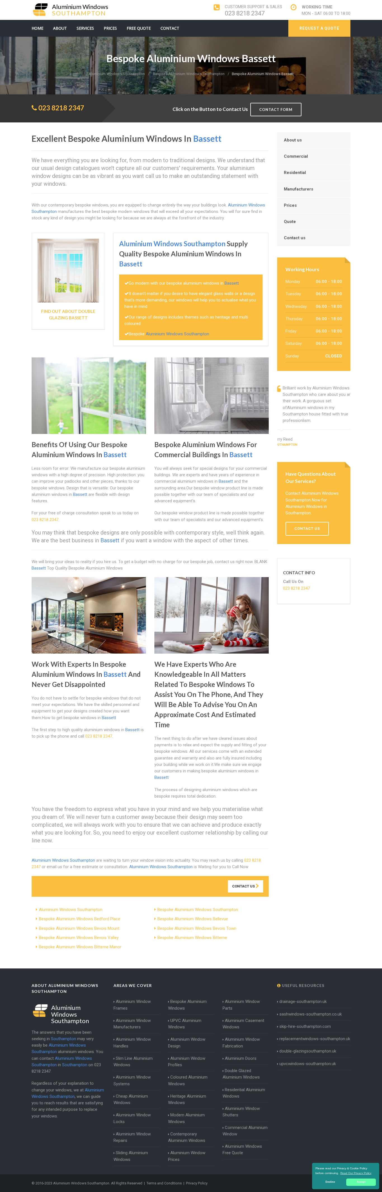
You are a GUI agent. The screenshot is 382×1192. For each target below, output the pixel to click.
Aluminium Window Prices (186, 1156)
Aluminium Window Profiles (186, 1061)
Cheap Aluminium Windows (131, 1099)
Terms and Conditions (164, 1183)
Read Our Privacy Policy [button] (355, 1173)
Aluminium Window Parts (241, 1004)
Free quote (139, 28)
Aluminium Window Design (186, 1042)
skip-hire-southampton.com (305, 1026)
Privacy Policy (196, 1183)
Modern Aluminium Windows (186, 1118)
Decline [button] (330, 1182)
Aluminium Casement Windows (243, 1024)
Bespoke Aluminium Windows (187, 1004)
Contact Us (244, 886)
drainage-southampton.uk (303, 1001)
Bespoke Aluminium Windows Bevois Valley (79, 937)
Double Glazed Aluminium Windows (241, 1074)
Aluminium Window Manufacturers (132, 1024)
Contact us (294, 237)
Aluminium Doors (240, 1058)
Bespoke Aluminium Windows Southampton (197, 909)
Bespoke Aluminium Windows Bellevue (192, 918)
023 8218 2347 (245, 13)
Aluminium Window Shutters (241, 1111)
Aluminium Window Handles (132, 1042)
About (60, 28)
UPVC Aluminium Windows (184, 1024)
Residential (295, 172)
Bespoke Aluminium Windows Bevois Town (196, 928)
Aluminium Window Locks (132, 1118)
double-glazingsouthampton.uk (307, 1051)
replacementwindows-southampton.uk (314, 1038)
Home (37, 28)
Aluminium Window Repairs (132, 1137)
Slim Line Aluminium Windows (133, 1061)
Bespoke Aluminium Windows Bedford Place (79, 918)
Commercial (296, 156)
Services (85, 28)
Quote (290, 221)
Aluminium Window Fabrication (241, 1042)
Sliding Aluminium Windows (131, 1156)
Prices (110, 28)
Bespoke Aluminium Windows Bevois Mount (79, 928)
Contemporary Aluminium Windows (186, 1137)
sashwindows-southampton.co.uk (310, 1014)
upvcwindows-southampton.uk (307, 1063)
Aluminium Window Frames (132, 1004)
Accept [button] (361, 1182)
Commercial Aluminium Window (245, 1131)
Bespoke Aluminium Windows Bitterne (192, 937)
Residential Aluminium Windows (244, 1093)
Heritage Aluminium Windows (187, 1099)
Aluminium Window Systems (132, 1080)
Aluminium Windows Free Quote (242, 1149)
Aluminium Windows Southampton (70, 909)
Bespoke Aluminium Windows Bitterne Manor (80, 946)
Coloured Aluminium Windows (187, 1080)
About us (293, 140)
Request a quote (319, 28)
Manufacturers (298, 189)
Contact (170, 28)
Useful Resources (302, 985)
